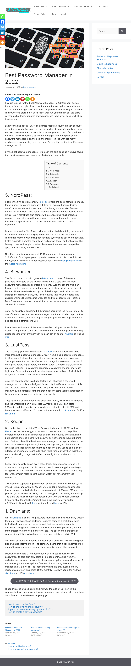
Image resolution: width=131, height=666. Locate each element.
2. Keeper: (52, 181)
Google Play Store (70, 260)
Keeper (8, 431)
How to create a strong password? (23, 649)
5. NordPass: (53, 171)
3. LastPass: (53, 177)
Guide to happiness (107, 64)
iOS (7, 337)
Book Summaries (81, 6)
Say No (100, 77)
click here (67, 410)
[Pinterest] (22, 99)
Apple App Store (17, 264)
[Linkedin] (17, 99)
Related (55, 187)
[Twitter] (12, 99)
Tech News (102, 6)
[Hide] (1, 47)
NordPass (44, 202)
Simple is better (105, 68)
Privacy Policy (40, 14)
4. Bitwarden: (54, 174)
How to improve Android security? (25, 607)
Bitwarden (47, 278)
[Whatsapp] (27, 99)
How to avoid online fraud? (22, 604)
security (11, 643)
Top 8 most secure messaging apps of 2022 (30, 609)
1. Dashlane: (53, 184)
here (34, 503)
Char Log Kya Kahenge (108, 72)
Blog (54, 14)
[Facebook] (7, 99)
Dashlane (16, 517)
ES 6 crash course (60, 6)
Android (69, 334)
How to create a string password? (25, 612)
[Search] (122, 31)
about (63, 14)
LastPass (47, 351)
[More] (32, 99)
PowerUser (39, 6)
